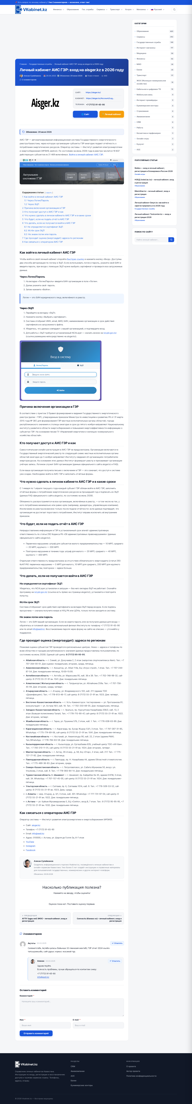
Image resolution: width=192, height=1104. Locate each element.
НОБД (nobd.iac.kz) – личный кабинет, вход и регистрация (154, 181)
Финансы (57, 9)
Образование (73, 9)
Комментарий (27, 996)
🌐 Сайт (85, 114)
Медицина (141, 53)
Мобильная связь (145, 95)
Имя (22, 1020)
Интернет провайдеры (147, 100)
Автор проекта (133, 1071)
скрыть (49, 193)
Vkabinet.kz (27, 1099)
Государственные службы (40, 64)
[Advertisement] (72, 39)
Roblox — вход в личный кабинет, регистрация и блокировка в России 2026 (154, 169)
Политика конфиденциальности (141, 1076)
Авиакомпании (143, 116)
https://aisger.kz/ (93, 92)
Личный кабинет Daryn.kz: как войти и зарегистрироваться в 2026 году (152, 204)
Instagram (30, 846)
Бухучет (140, 144)
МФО (139, 64)
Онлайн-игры (143, 138)
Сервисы (101, 9)
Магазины (141, 9)
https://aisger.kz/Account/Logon (100, 98)
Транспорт (115, 9)
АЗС (138, 149)
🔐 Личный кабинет (111, 114)
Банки (139, 70)
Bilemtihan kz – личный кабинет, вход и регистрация (152, 192)
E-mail (76, 1020)
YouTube (30, 842)
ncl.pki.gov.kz (110, 333)
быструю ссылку (75, 259)
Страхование (143, 111)
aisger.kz (36, 825)
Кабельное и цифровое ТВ (149, 89)
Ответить (118, 943)
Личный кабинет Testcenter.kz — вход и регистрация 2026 (153, 215)
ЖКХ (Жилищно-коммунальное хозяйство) (151, 82)
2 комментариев (29, 80)
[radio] (62, 899)
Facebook (30, 850)
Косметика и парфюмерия (149, 133)
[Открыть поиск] (174, 9)
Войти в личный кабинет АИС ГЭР (86, 154)
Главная (23, 64)
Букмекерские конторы (147, 105)
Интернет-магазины (146, 48)
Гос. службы (87, 9)
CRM (139, 122)
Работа (140, 128)
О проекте (131, 1066)
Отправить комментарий (36, 1033)
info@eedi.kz (38, 629)
